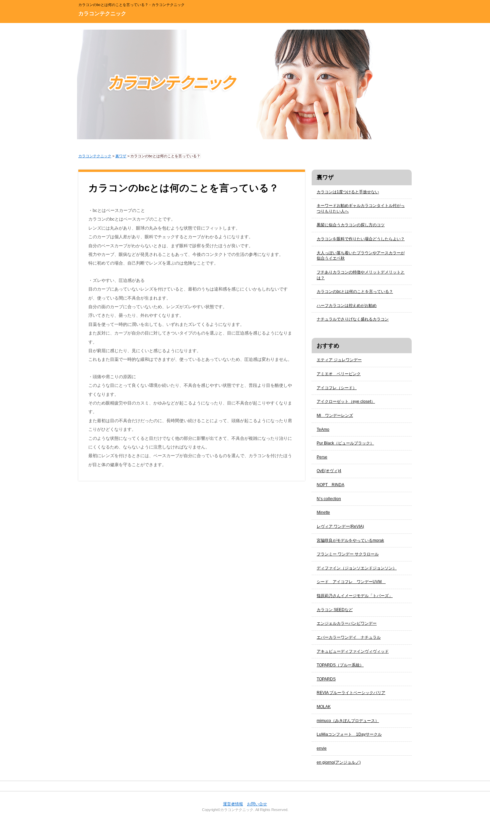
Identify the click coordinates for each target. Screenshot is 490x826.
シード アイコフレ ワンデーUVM (351, 581)
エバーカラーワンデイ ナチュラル (349, 637)
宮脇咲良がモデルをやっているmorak (350, 540)
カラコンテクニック (102, 13)
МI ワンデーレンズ (335, 415)
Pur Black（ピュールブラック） (345, 443)
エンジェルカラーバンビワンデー (347, 623)
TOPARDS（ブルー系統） (340, 665)
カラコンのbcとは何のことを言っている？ (355, 291)
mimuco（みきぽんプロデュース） (348, 720)
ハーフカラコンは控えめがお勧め (347, 305)
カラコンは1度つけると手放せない (348, 192)
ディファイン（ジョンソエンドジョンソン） (357, 568)
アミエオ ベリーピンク (339, 374)
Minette (323, 512)
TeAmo (323, 429)
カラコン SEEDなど (335, 609)
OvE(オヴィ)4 (329, 470)
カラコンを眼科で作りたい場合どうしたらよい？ (361, 239)
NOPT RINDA (330, 484)
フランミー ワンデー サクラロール (348, 554)
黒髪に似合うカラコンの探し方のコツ (351, 225)
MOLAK (324, 706)
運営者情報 (233, 804)
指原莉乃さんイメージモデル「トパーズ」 (355, 595)
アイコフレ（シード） (337, 388)
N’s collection (329, 498)
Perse (322, 457)
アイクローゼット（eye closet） (346, 401)
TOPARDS (326, 679)
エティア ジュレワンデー (339, 360)
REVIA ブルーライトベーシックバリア (351, 692)
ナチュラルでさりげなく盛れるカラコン (353, 319)
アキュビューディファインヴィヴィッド (353, 651)
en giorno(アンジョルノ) (339, 762)
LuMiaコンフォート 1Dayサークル (349, 734)
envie (322, 748)
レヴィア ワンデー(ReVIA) (340, 526)
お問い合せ (257, 804)
